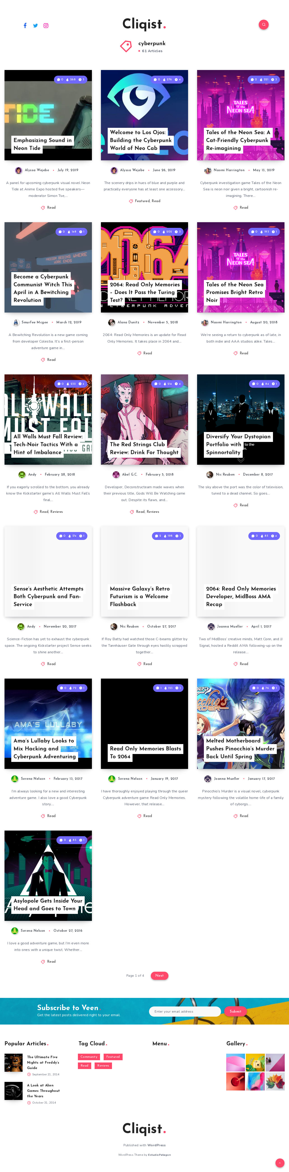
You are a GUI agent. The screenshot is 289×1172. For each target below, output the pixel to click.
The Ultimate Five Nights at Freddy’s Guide (43, 1063)
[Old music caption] (275, 1063)
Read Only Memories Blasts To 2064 (145, 753)
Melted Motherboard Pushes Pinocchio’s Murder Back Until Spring (240, 749)
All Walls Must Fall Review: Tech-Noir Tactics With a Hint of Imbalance (48, 444)
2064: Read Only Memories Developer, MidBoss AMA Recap (241, 597)
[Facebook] (25, 25)
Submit (235, 1011)
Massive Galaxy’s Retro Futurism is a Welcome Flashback (140, 597)
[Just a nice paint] (255, 1081)
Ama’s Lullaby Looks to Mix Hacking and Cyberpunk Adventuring (45, 749)
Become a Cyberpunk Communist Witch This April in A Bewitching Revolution (43, 288)
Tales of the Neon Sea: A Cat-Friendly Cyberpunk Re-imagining (238, 140)
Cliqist (142, 25)
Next (159, 976)
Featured (142, 201)
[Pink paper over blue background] (235, 1063)
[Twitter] (35, 25)
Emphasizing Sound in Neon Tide (43, 144)
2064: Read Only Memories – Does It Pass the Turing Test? (145, 293)
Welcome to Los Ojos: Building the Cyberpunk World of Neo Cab (141, 140)
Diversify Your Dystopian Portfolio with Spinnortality (238, 444)
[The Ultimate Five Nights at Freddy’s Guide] (14, 1063)
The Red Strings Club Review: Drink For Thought (144, 448)
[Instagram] (46, 25)
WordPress (156, 1145)
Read (51, 208)
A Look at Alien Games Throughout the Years (43, 1091)
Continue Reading (70, 147)
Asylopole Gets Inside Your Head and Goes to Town (48, 905)
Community (89, 1057)
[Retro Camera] (255, 1063)
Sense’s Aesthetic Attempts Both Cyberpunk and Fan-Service (48, 597)
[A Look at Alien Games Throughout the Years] (14, 1091)
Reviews (56, 512)
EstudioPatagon (159, 1155)
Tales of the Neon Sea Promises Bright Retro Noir (235, 293)
